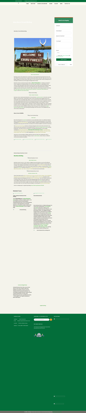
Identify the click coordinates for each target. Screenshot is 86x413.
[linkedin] (63, 1)
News (61, 3)
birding (49, 212)
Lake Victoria (43, 224)
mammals (25, 119)
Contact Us (67, 3)
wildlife (36, 207)
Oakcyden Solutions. (57, 411)
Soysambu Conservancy (36, 89)
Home (27, 3)
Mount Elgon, (41, 225)
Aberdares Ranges (39, 127)
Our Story (33, 3)
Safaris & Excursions (42, 3)
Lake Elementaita (39, 97)
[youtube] (70, 1)
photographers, (48, 206)
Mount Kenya (45, 127)
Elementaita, (21, 107)
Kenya (20, 167)
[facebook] (60, 1)
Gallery (56, 3)
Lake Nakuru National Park (20, 89)
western (49, 166)
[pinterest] (65, 1)
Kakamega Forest (43, 226)
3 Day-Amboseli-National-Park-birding (19, 196)
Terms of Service (65, 55)
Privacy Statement (59, 56)
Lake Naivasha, (37, 135)
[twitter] (68, 1)
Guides (50, 3)
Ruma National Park (38, 195)
